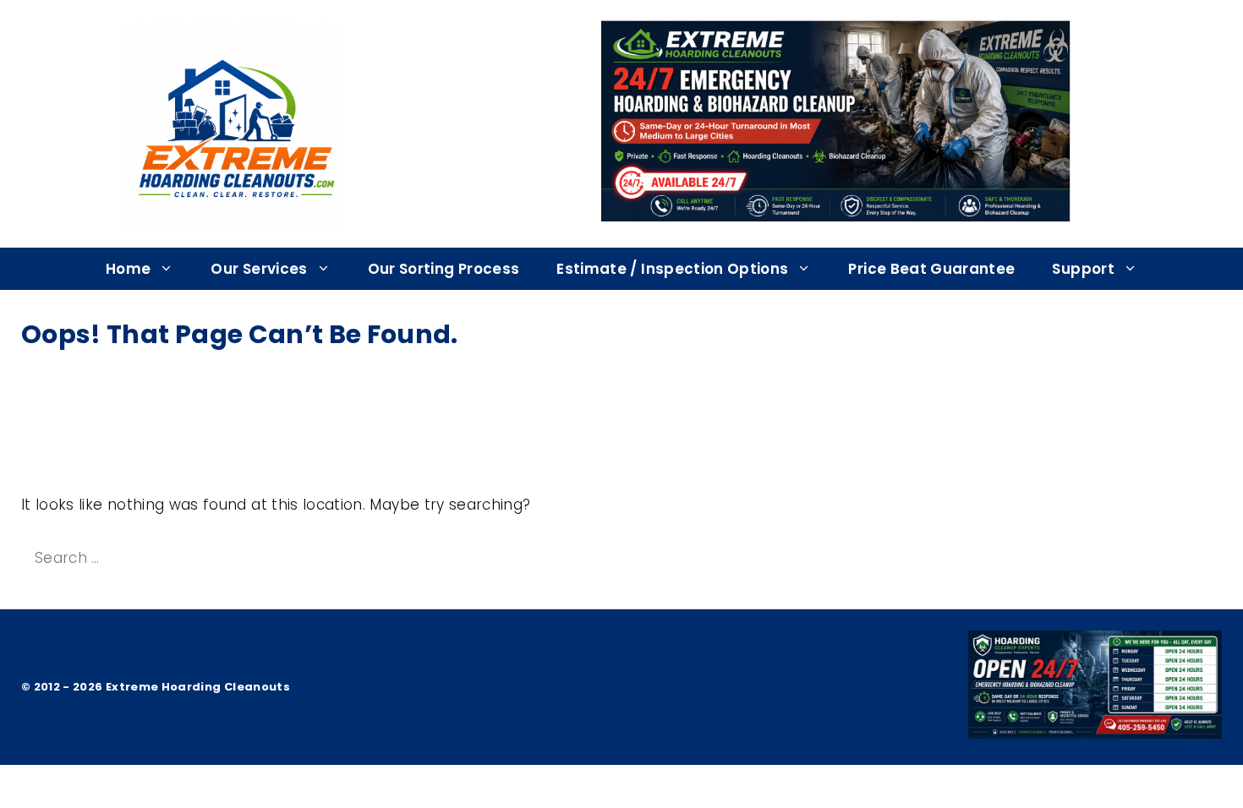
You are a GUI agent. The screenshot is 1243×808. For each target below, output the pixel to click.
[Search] (352, 558)
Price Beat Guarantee (931, 269)
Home (128, 269)
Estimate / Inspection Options (672, 269)
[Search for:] (174, 558)
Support (1083, 269)
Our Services (259, 269)
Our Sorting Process (444, 269)
